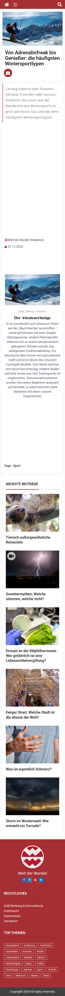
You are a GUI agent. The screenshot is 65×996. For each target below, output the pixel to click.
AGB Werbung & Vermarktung (23, 906)
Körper (40, 951)
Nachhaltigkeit (13, 963)
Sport (16, 465)
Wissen (34, 975)
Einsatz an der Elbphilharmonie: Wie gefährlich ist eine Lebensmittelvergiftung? (31, 656)
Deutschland (12, 945)
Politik (40, 963)
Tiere (8, 975)
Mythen (41, 957)
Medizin (28, 957)
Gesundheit (12, 951)
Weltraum (21, 975)
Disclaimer (11, 921)
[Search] (60, 5)
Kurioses (27, 951)
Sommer (27, 969)
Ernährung (29, 945)
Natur (29, 963)
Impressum (11, 911)
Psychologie (12, 969)
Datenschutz (12, 916)
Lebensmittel (12, 957)
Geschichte (46, 945)
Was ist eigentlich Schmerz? (29, 769)
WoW (46, 975)
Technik (52, 969)
